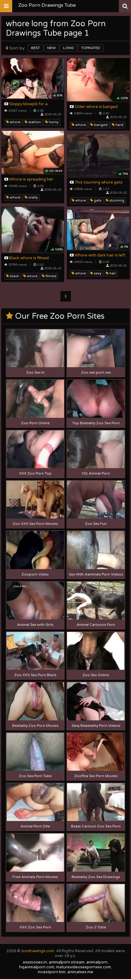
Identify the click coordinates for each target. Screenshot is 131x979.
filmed (50, 276)
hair (112, 273)
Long (68, 48)
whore (14, 122)
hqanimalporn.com (36, 967)
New (51, 48)
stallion (34, 122)
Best (35, 48)
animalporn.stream (66, 962)
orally (32, 197)
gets (97, 201)
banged (100, 125)
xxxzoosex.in (35, 962)
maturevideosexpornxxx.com (83, 967)
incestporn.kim (52, 972)
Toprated (90, 48)
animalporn (97, 962)
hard (119, 125)
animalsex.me (80, 972)
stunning (116, 201)
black (14, 276)
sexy (97, 273)
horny (53, 122)
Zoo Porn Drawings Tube (47, 5)
